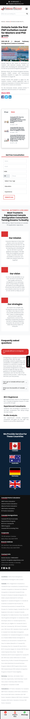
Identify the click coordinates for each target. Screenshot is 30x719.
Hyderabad (4, 579)
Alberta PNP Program (13, 666)
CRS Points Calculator (8, 508)
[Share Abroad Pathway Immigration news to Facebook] (2, 97)
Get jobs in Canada (13, 612)
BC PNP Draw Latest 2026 (9, 657)
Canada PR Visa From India (9, 519)
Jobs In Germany (9, 682)
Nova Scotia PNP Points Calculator (11, 694)
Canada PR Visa (22, 586)
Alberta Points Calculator (9, 506)
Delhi (9, 577)
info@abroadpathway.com (16, 4)
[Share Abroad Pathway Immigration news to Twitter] (6, 97)
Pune (13, 577)
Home (3, 21)
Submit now (9, 197)
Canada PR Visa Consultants (9, 586)
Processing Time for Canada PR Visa (11, 646)
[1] (27, 13)
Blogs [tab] (6, 112)
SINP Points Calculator (8, 501)
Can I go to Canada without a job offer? (13, 382)
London (21, 579)
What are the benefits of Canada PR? (14, 389)
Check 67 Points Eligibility (14, 672)
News (8, 21)
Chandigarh (12, 579)
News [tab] (13, 112)
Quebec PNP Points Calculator (10, 700)
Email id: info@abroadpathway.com (12, 560)
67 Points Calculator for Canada (19, 689)
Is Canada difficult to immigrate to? (13, 352)
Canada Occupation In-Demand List (11, 589)
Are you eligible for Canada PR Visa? (15, 623)
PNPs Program (5, 526)
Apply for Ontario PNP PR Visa (19, 649)
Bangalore (19, 577)
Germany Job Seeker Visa (15, 676)
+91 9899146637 (14, 2)
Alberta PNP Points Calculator (20, 697)
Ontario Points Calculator (9, 504)
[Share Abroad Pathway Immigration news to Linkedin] (9, 97)
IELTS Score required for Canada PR (18, 655)
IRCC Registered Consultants (15, 584)
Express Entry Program (8, 521)
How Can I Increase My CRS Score (10, 626)
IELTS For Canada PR (7, 523)
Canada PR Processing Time (9, 528)
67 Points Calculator (7, 511)
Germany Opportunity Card (9, 679)
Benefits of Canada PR (17, 643)
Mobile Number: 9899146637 (9, 558)
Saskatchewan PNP (9, 669)
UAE (17, 579)
